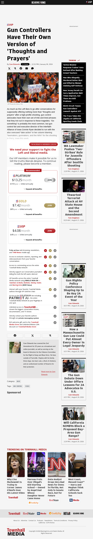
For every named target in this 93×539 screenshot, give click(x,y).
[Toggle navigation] (2, 2)
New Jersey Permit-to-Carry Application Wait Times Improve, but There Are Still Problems (73, 96)
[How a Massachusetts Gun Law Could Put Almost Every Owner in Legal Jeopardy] (74, 320)
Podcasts (40, 520)
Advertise (24, 520)
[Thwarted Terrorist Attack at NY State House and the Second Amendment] (74, 186)
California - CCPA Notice (46, 523)
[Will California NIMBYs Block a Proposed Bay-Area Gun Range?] (74, 414)
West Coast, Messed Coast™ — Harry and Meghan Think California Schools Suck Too (76, 487)
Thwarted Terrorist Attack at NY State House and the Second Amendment (74, 204)
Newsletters (48, 520)
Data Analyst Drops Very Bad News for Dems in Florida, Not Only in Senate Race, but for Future (56, 487)
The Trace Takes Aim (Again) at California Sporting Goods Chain (72, 118)
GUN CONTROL (17, 386)
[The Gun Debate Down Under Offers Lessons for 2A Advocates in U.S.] (74, 366)
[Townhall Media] (16, 532)
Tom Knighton (73, 169)
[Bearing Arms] (38, 2)
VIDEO (27, 386)
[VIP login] (89, 2)
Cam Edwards (14, 64)
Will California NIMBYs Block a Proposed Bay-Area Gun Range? (74, 429)
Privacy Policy (72, 520)
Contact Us (32, 520)
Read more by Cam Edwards (48, 373)
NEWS (18, 381)
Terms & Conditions (60, 520)
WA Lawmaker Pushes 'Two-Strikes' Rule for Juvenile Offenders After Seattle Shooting (74, 155)
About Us (16, 520)
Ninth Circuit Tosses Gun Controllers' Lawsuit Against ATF (72, 108)
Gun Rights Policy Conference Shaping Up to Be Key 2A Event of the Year (74, 290)
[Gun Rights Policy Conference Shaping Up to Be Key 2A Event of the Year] (74, 271)
